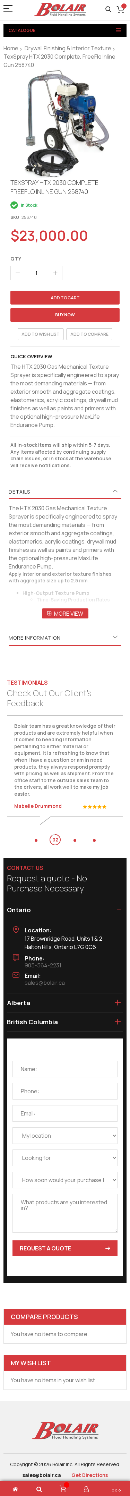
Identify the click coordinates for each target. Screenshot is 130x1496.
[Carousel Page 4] (94, 840)
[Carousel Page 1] (36, 840)
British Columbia (32, 1022)
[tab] (65, 492)
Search (108, 9)
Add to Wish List (40, 334)
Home (10, 48)
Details (19, 491)
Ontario (19, 910)
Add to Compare (89, 334)
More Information (35, 637)
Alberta (18, 1003)
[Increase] (55, 273)
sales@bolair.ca (45, 982)
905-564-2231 (43, 965)
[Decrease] (18, 273)
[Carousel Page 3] (74, 840)
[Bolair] (60, 9)
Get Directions (89, 1475)
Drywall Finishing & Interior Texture (68, 48)
